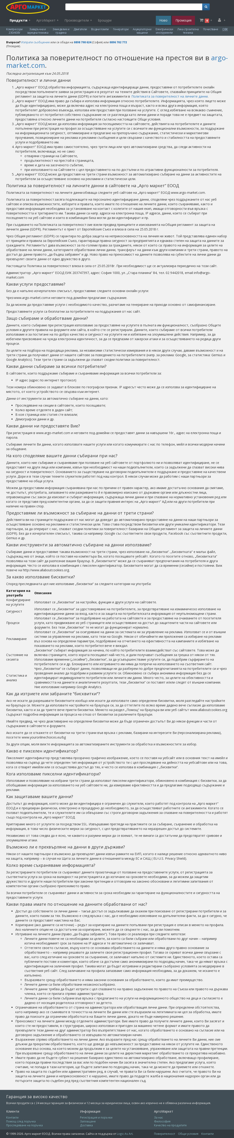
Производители (78, 20)
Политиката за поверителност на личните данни (169, 96)
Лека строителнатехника (188, 31)
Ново (163, 20)
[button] (206, 6)
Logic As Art (125, 1133)
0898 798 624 (82, 42)
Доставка (86, 1125)
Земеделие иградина (61, 31)
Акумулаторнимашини (142, 31)
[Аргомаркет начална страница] (30, 7)
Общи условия (188, 1133)
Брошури (105, 20)
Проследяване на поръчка (24, 1125)
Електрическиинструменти (164, 31)
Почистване (210, 29)
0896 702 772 (118, 42)
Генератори (121, 29)
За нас (158, 1117)
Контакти (12, 1117)
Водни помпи (100, 29)
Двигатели (80, 29)
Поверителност (164, 1133)
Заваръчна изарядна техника (37, 31)
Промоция (183, 20)
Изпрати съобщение (35, 42)
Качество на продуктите (170, 1125)
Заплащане (88, 1121)
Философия (162, 1121)
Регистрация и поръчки (96, 1117)
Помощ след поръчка (21, 1121)
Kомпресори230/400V (14, 31)
